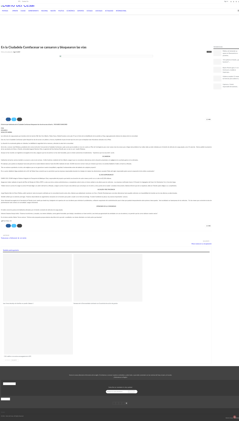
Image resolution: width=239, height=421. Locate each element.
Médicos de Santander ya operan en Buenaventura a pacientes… (230, 53)
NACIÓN (53, 11)
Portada (3, 412)
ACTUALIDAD (109, 11)
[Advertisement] (119, 29)
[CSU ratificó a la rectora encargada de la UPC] (38, 330)
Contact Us (25, 1)
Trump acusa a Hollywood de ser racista (13, 238)
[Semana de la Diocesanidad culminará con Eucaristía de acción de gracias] (107, 277)
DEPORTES (80, 11)
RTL (19, 1)
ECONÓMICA (71, 11)
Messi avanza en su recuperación (201, 244)
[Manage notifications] (234, 416)
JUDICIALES (98, 11)
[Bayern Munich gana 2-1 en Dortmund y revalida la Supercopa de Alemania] (217, 70)
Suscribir (131, 391)
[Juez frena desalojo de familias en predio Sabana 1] (37, 277)
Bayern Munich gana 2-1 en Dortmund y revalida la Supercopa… (231, 70)
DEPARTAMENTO (33, 11)
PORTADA (5, 11)
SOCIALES (90, 11)
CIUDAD (23, 11)
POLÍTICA (61, 11)
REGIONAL (44, 11)
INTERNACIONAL (121, 11)
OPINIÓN (15, 11)
